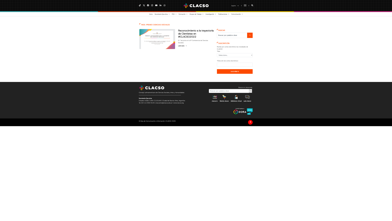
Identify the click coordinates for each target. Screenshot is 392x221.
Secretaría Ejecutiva (161, 14)
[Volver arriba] (250, 122)
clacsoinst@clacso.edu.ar (164, 103)
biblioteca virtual (236, 101)
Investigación (210, 14)
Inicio (151, 14)
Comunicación (236, 14)
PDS (173, 14)
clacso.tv (215, 101)
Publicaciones (222, 14)
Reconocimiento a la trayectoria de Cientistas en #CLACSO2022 (196, 33)
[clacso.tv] (214, 97)
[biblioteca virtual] (236, 97)
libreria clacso (224, 101)
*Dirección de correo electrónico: (227, 61)
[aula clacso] (247, 97)
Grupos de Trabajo (196, 14)
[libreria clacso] (224, 97)
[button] (252, 5)
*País (218, 51)
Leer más (181, 46)
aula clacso (247, 101)
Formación (182, 14)
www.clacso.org (178, 103)
